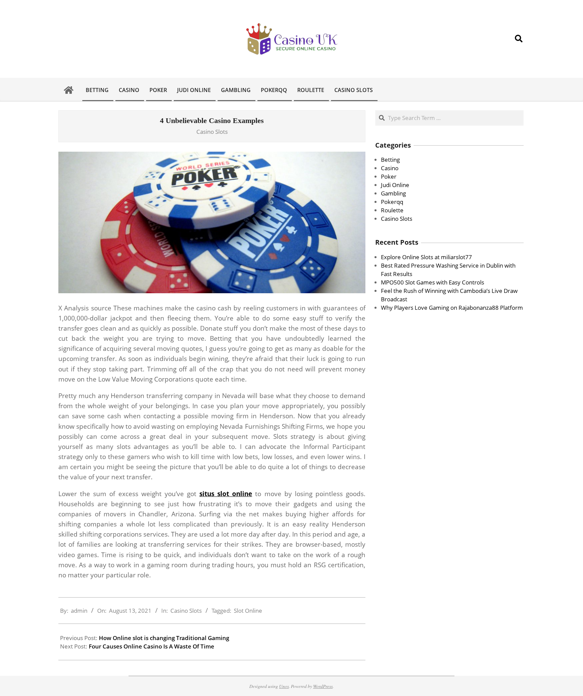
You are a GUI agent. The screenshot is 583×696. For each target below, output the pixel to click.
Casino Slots (212, 131)
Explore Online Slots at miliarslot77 (426, 257)
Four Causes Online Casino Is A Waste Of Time (151, 646)
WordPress (323, 686)
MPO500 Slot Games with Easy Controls (432, 282)
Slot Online (248, 610)
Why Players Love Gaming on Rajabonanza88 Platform (452, 307)
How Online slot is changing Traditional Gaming (164, 638)
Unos (284, 686)
